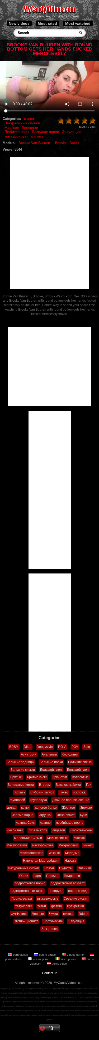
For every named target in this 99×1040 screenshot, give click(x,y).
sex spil (25, 1010)
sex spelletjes (63, 1010)
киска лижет (66, 815)
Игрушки (45, 815)
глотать (37, 136)
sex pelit (4, 1015)
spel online (39, 993)
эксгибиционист (26, 921)
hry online (88, 993)
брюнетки (30, 128)
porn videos (20, 954)
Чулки (53, 914)
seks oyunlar (34, 1010)
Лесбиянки (15, 830)
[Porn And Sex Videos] (49, 13)
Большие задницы (20, 762)
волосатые (80, 777)
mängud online (40, 997)
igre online (6, 1001)
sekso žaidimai (38, 1015)
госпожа (79, 792)
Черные (38, 914)
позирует (56, 891)
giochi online (17, 993)
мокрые (54, 853)
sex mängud (13, 1015)
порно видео (47, 954)
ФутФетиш (19, 914)
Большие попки (45, 132)
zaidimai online (66, 997)
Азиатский (28, 754)
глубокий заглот (42, 792)
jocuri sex (45, 1010)
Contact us (49, 973)
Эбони (83, 914)
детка (11, 808)
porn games (87, 1015)
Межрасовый (68, 845)
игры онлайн (58, 988)
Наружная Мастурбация (41, 860)
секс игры (36, 1006)
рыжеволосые (47, 898)
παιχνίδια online (91, 997)
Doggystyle (45, 747)
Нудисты (65, 868)
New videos (19, 23)
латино (45, 823)
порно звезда (78, 891)
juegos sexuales (58, 1006)
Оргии (23, 876)
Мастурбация (17, 845)
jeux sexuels (83, 1006)
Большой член (51, 770)
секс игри (50, 1015)
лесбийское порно (69, 823)
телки (41, 906)
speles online (53, 997)
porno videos (63, 1001)
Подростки (72, 876)
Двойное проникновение (70, 800)
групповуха (38, 800)
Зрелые (86, 808)
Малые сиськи (57, 838)
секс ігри (95, 1010)
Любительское (16, 132)
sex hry (53, 1010)
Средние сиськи (76, 898)
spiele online (93, 988)
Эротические (53, 921)
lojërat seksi (76, 1015)
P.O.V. (62, 747)
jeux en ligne (6, 993)
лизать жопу (38, 830)
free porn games (7, 988)
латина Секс (25, 823)
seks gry (74, 1010)
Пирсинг (52, 876)
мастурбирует (16, 136)
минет (29, 119)
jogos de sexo (71, 1006)
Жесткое (11, 128)
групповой (17, 800)
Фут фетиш (75, 906)
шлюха (68, 914)
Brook (74, 143)
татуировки (23, 906)
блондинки (70, 754)
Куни (83, 815)
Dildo (27, 747)
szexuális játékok (62, 1015)
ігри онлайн (69, 993)
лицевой (58, 830)
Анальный (49, 754)
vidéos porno (41, 959)
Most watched (78, 23)
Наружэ (70, 860)
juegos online (81, 988)
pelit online (58, 993)
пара (37, 876)
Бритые (16, 777)
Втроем (44, 785)
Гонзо (63, 792)
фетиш (56, 906)
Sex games (49, 929)
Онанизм (84, 868)
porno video (59, 963)
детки (25, 808)
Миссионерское (31, 853)
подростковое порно (30, 883)
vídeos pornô (51, 1001)
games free (47, 988)
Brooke (61, 143)
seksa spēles (25, 1015)
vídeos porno (75, 954)
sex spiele (45, 1006)
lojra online (78, 997)
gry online (79, 993)
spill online (29, 993)
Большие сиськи (80, 762)
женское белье (46, 808)
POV (75, 747)
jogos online (70, 988)
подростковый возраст (68, 883)
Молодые (72, 853)
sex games (26, 1006)
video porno (68, 959)
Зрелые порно (23, 815)
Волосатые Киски (21, 785)
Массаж (79, 838)
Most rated (47, 23)
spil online (48, 993)
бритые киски (37, 777)
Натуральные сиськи (22, 123)
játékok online (12, 997)
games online (35, 988)
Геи (88, 785)
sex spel (17, 1010)
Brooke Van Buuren (34, 143)
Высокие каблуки (68, 785)
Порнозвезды (21, 898)
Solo (86, 747)
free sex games (22, 988)
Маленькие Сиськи (28, 838)
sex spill (9, 1010)
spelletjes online (26, 997)
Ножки (49, 868)
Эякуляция (71, 132)
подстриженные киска (27, 891)
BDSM (13, 747)
